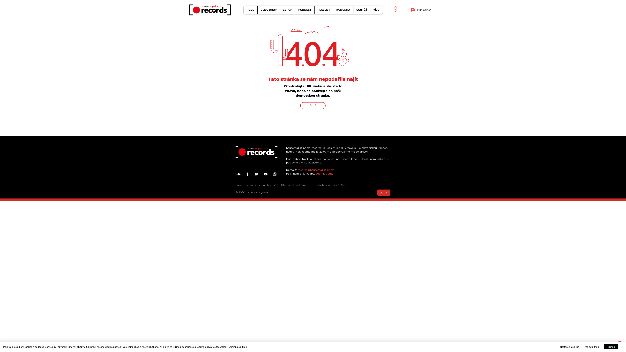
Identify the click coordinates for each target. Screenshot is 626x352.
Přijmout (611, 346)
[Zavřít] (622, 346)
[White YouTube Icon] (265, 174)
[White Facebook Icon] (247, 174)
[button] (395, 9)
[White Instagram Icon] (275, 174)
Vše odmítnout (591, 346)
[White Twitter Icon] (256, 174)
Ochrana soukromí (238, 346)
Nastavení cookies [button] (569, 346)
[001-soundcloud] (238, 174)
